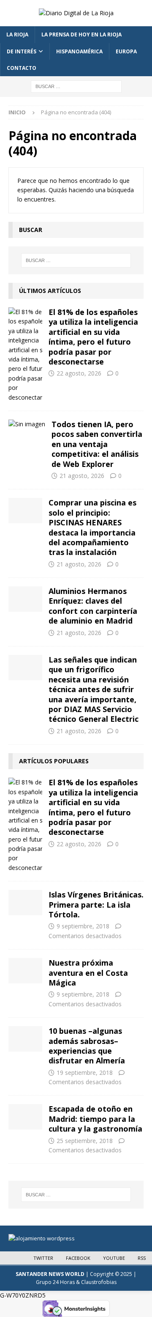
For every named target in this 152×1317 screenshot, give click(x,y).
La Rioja (17, 34)
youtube (114, 1258)
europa (126, 51)
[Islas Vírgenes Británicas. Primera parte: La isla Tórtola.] (25, 902)
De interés (21, 51)
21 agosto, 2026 (82, 476)
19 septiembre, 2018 (85, 1073)
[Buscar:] (76, 86)
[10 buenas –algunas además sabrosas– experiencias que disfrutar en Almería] (25, 1039)
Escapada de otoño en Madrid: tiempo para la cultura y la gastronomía (95, 1119)
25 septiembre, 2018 (85, 1141)
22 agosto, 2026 (79, 373)
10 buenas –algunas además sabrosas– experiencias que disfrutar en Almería (87, 1046)
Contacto (21, 68)
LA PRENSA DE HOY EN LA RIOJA (81, 34)
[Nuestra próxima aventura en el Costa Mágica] (25, 970)
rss (142, 1258)
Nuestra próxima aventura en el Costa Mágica (88, 973)
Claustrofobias (99, 1282)
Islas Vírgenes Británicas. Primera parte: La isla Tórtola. (96, 904)
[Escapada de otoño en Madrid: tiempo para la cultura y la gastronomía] (25, 1116)
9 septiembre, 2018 (83, 926)
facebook (78, 1258)
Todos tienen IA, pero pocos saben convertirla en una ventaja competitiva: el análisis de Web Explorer (97, 444)
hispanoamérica (79, 51)
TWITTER (43, 1258)
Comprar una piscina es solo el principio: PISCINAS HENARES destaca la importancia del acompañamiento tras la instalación (92, 527)
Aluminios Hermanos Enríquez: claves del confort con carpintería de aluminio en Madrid (93, 606)
